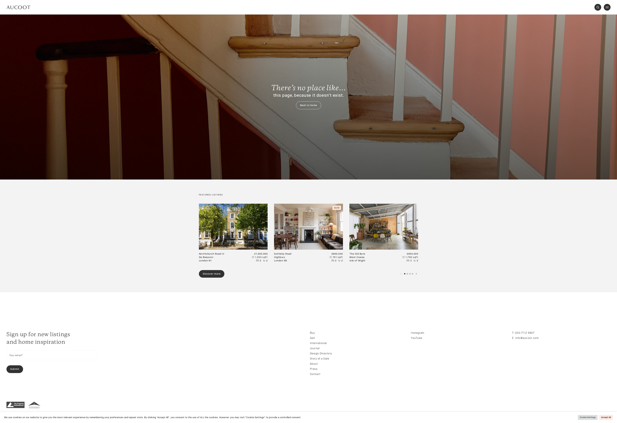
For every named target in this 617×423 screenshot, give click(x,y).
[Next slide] (416, 274)
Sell (312, 338)
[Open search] (597, 7)
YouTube (416, 338)
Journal (315, 348)
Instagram (417, 333)
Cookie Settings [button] (588, 417)
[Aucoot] (18, 7)
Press (314, 369)
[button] (404, 273)
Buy (312, 333)
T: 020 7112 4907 (523, 333)
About (314, 363)
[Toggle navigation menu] (607, 7)
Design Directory (321, 353)
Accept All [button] (606, 417)
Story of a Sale (319, 358)
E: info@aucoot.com (525, 338)
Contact (315, 374)
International (318, 343)
